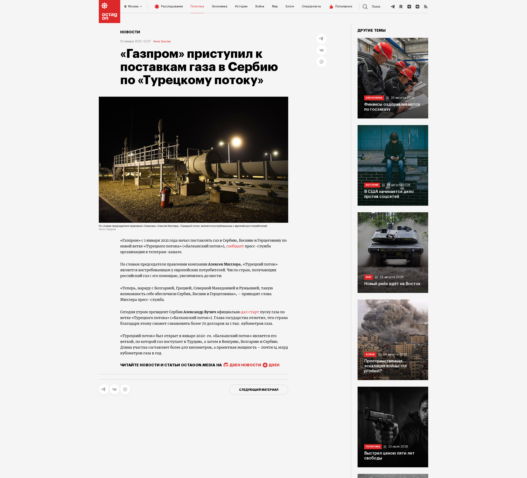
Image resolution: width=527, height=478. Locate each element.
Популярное (343, 6)
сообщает (235, 246)
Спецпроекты (311, 6)
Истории (241, 6)
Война (259, 6)
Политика (197, 6)
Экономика (219, 6)
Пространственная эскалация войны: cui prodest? (385, 366)
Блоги (290, 6)
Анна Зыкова (162, 41)
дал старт (250, 312)
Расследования (172, 6)
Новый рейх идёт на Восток (392, 284)
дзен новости (245, 365)
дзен (274, 365)
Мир (275, 6)
